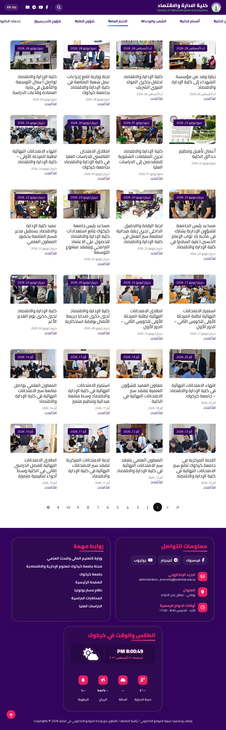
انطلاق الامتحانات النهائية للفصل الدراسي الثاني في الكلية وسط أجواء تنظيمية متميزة (35, 468)
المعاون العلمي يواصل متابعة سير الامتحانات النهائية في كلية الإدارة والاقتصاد (35, 393)
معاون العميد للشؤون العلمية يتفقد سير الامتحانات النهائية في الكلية (142, 393)
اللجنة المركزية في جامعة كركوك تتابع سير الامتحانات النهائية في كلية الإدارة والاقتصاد (194, 468)
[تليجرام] (34, 7)
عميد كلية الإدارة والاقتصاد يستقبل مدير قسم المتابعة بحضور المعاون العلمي (36, 233)
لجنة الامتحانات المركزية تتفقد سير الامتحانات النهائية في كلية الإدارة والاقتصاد (88, 468)
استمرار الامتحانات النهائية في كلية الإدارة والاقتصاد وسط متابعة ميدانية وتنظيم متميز (89, 393)
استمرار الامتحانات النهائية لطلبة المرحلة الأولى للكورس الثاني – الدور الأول (195, 319)
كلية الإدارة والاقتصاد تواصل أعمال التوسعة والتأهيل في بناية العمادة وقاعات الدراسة (35, 84)
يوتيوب (140, 560)
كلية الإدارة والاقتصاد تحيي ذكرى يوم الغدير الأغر (37, 316)
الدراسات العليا (90, 606)
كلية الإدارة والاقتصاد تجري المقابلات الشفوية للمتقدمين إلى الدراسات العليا (140, 159)
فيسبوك (193, 560)
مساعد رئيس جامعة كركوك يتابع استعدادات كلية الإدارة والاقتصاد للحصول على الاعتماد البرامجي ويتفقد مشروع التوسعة (88, 238)
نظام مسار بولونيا (88, 590)
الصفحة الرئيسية (88, 582)
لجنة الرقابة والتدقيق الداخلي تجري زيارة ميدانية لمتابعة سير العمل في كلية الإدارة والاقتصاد (139, 233)
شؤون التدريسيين (47, 21)
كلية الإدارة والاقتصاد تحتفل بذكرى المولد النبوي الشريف (143, 81)
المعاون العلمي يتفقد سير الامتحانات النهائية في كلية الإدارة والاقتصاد (140, 465)
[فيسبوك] (47, 7)
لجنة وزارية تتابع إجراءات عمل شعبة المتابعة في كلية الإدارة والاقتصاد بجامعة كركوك (88, 84)
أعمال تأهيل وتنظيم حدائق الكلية (197, 153)
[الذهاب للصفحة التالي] (58, 507)
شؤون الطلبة (84, 21)
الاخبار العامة (117, 21)
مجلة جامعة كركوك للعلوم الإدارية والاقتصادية (64, 566)
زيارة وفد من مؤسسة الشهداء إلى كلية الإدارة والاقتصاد (194, 81)
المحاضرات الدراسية (86, 598)
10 (68, 507)
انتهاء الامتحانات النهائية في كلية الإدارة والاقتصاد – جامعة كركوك (193, 390)
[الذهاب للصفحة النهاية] (48, 507)
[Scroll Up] (11, 714)
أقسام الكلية (190, 21)
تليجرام (166, 560)
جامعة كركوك (90, 574)
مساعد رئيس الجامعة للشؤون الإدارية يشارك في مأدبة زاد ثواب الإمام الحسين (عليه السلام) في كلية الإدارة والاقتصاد (193, 236)
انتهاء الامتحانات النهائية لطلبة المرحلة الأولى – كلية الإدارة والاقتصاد (35, 156)
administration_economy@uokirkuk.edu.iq (167, 579)
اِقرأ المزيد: (209, 98)
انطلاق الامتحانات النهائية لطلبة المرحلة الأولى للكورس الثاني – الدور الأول (142, 319)
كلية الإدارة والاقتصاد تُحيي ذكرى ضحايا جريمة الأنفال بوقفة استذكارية (87, 316)
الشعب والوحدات (153, 21)
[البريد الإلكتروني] (28, 7)
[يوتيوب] (41, 7)
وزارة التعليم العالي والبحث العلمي (74, 558)
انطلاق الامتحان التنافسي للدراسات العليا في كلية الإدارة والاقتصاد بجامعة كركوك (87, 159)
